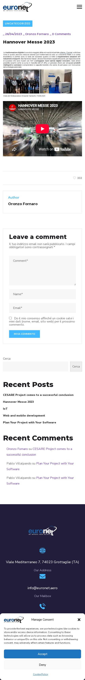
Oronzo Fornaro (37, 34)
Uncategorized (17, 23)
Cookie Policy (40, 674)
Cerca (6, 359)
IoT (5, 409)
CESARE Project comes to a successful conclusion (38, 395)
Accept (42, 654)
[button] (79, 620)
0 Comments (61, 34)
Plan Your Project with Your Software (29, 422)
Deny (42, 665)
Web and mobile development (24, 415)
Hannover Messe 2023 (18, 402)
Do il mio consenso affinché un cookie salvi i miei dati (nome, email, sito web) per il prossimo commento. (42, 321)
